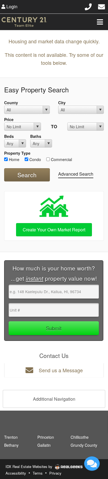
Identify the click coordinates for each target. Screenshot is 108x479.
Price (9, 119)
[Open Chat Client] (92, 463)
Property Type (17, 153)
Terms (38, 473)
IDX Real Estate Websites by (29, 466)
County (11, 102)
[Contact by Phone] (88, 6)
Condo (34, 159)
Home (13, 159)
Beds (9, 136)
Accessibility (16, 473)
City (62, 102)
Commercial (61, 159)
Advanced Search (75, 174)
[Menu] (100, 21)
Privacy (55, 473)
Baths (35, 136)
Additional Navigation (54, 399)
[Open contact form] (101, 6)
